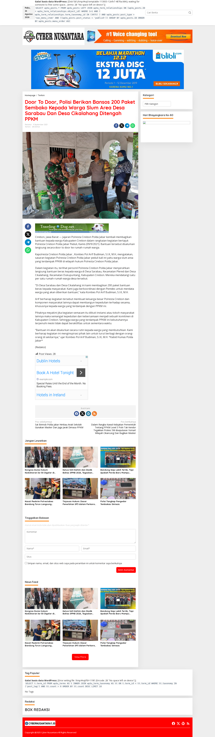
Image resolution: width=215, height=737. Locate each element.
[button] (189, 12)
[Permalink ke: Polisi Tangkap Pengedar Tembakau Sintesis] (118, 488)
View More (80, 656)
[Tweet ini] (121, 125)
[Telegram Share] (127, 125)
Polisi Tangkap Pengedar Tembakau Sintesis (113, 502)
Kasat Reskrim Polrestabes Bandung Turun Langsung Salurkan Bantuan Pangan (39, 503)
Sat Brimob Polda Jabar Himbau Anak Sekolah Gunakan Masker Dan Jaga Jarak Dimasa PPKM (59, 424)
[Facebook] (76, 413)
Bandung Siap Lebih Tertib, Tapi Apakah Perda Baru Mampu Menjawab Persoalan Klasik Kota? (116, 471)
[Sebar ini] (116, 125)
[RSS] (94, 413)
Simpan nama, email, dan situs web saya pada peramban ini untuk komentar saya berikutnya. (75, 563)
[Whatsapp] (132, 125)
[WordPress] (88, 413)
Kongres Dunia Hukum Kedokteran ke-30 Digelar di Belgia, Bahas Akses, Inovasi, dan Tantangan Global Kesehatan (42, 471)
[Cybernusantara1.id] (54, 35)
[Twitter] (82, 413)
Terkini (28, 127)
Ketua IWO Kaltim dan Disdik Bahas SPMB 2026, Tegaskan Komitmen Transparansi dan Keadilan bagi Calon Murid (77, 471)
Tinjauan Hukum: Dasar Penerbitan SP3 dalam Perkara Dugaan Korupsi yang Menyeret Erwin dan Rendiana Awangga (79, 503)
